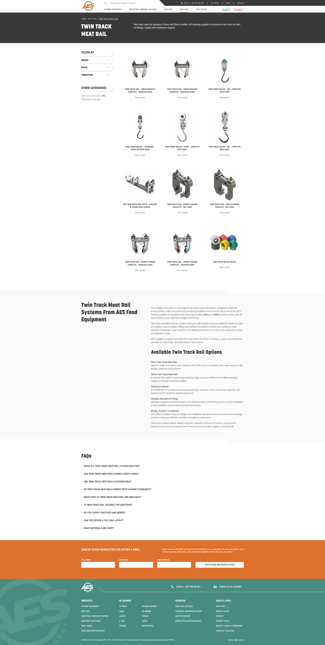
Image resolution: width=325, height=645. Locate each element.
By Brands (125, 601)
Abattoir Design (182, 616)
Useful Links (223, 601)
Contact (240, 3)
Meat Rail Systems (184, 606)
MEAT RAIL (92, 19)
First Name (86, 560)
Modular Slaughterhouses (188, 621)
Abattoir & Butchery (91, 621)
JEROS (144, 621)
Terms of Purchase (225, 631)
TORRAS (145, 616)
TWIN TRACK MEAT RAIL (93, 96)
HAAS (121, 611)
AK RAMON (146, 611)
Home (83, 19)
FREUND (122, 626)
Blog (228, 3)
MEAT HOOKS (86, 626)
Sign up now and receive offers (220, 565)
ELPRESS (123, 606)
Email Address (163, 560)
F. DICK (122, 621)
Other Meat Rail (90, 100)
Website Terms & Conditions (229, 626)
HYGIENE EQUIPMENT (90, 606)
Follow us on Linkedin (230, 587)
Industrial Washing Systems (94, 616)
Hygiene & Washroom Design (188, 611)
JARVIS (122, 616)
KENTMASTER (147, 626)
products (86, 601)
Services (180, 601)
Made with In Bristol (236, 640)
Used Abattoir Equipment (93, 631)
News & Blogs (222, 611)
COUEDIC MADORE (149, 606)
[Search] (105, 3)
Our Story (215, 3)
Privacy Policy (223, 621)
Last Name (123, 560)
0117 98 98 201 (198, 3)
